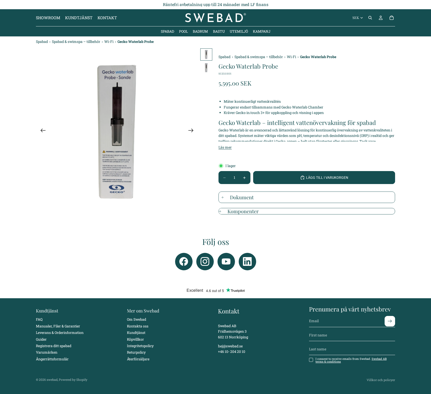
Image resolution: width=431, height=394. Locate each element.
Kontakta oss (137, 325)
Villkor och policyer (381, 380)
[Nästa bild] (192, 131)
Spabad (42, 41)
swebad (52, 380)
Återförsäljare (138, 358)
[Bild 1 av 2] (206, 54)
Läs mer (225, 147)
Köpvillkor (135, 339)
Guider (41, 339)
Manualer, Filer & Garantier (58, 325)
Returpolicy (136, 352)
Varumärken (46, 352)
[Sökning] (370, 17)
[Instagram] (205, 261)
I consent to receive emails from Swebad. (351, 360)
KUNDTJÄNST (79, 17)
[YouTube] (226, 261)
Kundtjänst (136, 332)
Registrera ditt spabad (53, 345)
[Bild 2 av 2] (206, 67)
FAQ (39, 319)
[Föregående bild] (41, 131)
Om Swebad (136, 319)
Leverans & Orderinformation (60, 332)
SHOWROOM (48, 17)
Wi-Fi (109, 41)
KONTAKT (107, 17)
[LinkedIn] (247, 261)
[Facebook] (184, 261)
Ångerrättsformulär (52, 358)
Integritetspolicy (140, 345)
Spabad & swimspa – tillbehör (76, 41)
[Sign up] (390, 321)
